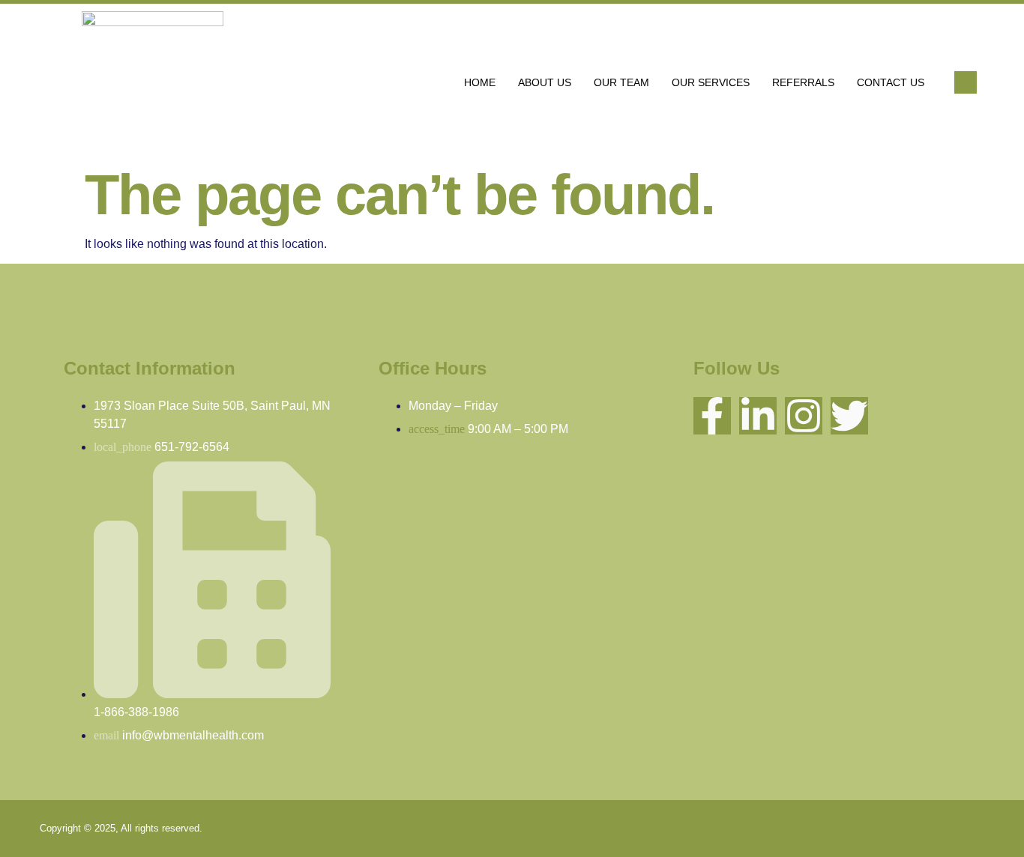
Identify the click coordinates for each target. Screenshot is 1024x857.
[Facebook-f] (712, 415)
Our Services (711, 82)
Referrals (803, 82)
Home (480, 82)
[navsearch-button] (965, 82)
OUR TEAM (621, 82)
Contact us (890, 82)
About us (544, 82)
